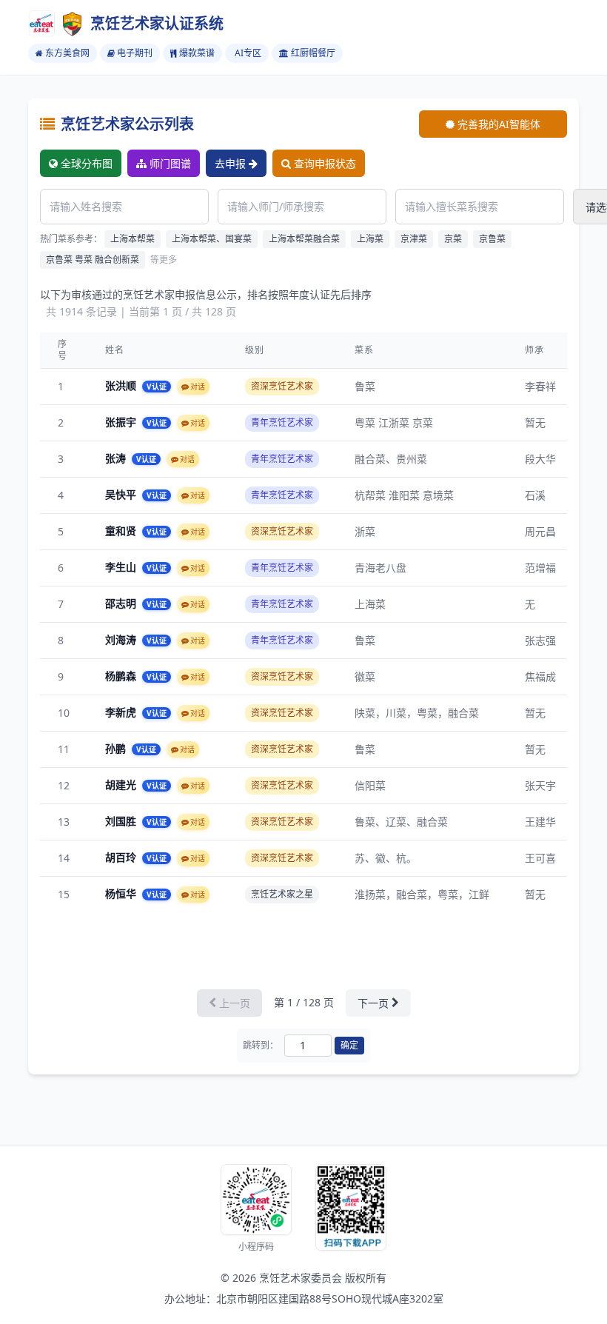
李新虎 (122, 712)
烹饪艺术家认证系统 (157, 23)
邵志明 (122, 603)
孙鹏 (117, 748)
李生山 (122, 567)
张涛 (117, 458)
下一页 (373, 1003)
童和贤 (122, 531)
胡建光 (122, 785)
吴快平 (122, 494)
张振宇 (122, 422)
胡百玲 (122, 857)
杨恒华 (122, 893)
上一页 (234, 1003)
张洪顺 (122, 385)
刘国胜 (122, 821)
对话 (197, 386)
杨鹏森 (122, 676)
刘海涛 (122, 639)
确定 (349, 1045)
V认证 (157, 386)
